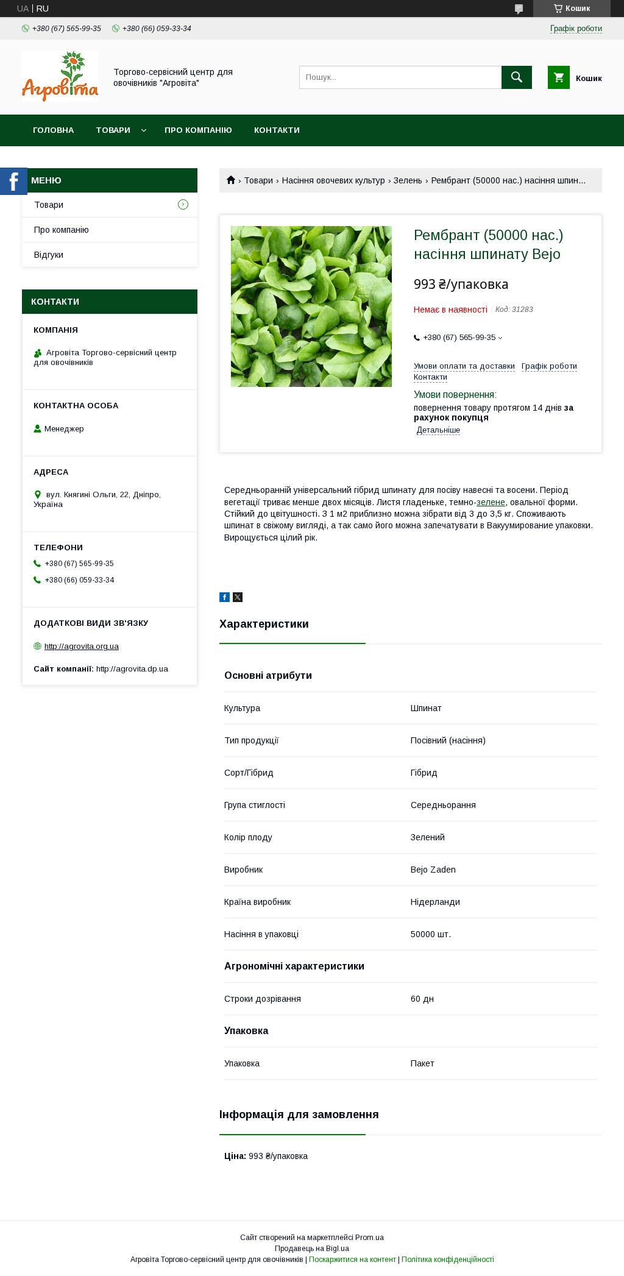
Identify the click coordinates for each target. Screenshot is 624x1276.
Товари (113, 130)
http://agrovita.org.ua (81, 646)
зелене (491, 502)
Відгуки (48, 255)
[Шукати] (517, 77)
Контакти (277, 130)
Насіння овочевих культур (333, 180)
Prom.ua (369, 1237)
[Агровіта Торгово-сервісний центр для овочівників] (60, 99)
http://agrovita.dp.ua (132, 668)
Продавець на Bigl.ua (312, 1248)
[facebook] (224, 599)
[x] (238, 599)
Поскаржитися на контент (352, 1259)
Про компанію (198, 130)
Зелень (408, 180)
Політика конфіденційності (448, 1259)
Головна (53, 130)
